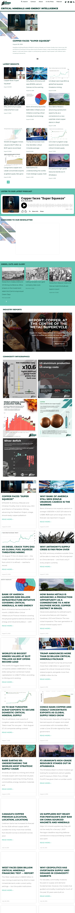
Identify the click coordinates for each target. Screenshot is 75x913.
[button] (67, 438)
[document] (37, 456)
